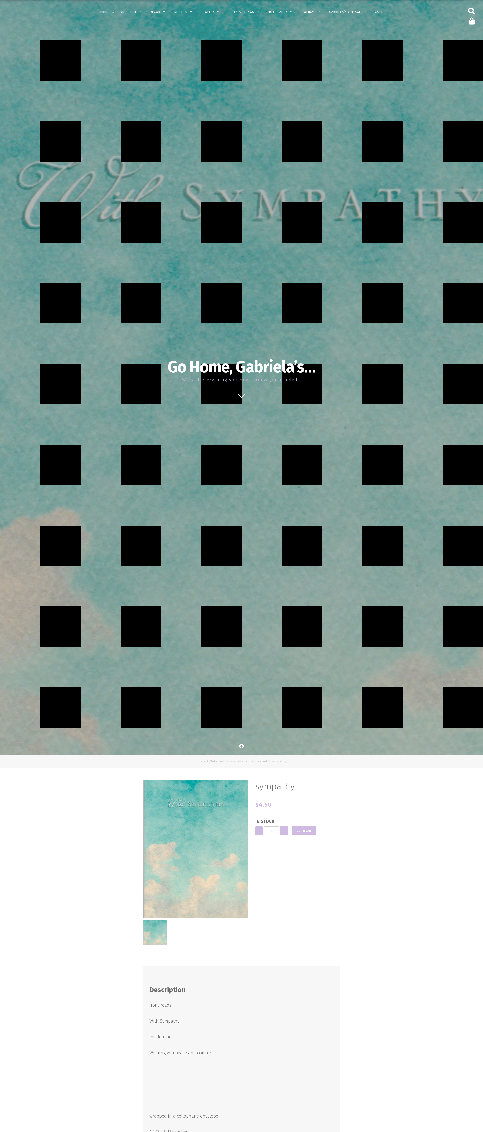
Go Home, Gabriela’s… (241, 367)
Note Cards (278, 12)
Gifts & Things (241, 12)
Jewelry (208, 12)
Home (201, 761)
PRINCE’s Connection (118, 12)
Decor (155, 12)
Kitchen (181, 12)
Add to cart (304, 831)
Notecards (218, 761)
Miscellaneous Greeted (248, 761)
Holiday (308, 12)
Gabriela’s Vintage (345, 12)
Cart (379, 12)
